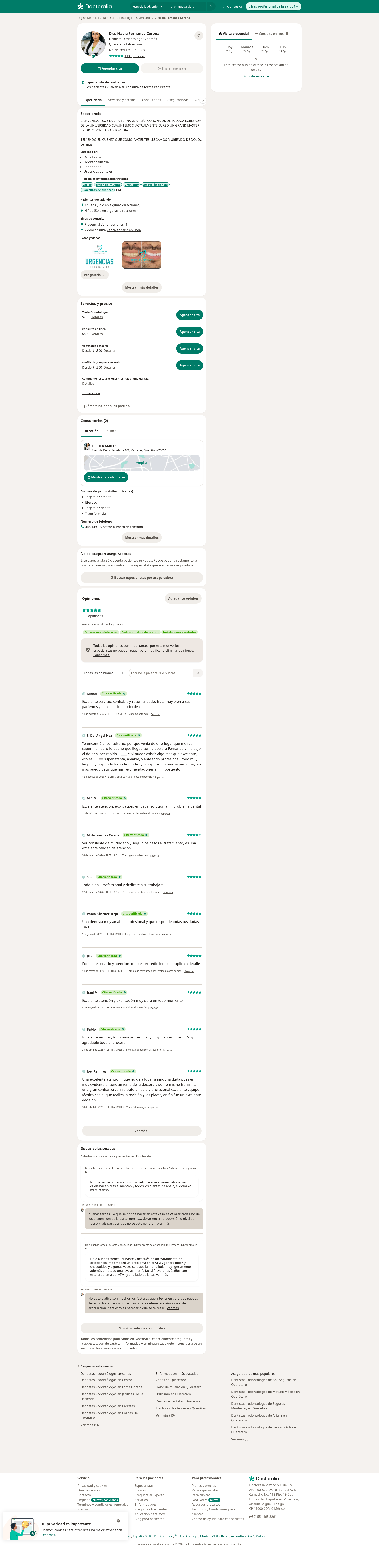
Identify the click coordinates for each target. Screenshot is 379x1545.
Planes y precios (204, 1485)
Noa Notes (205, 1500)
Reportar (155, 714)
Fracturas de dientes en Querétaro (181, 1408)
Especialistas (144, 1485)
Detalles (97, 317)
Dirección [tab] (91, 431)
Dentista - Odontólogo (117, 18)
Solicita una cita (256, 76)
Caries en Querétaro (171, 1380)
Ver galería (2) (94, 275)
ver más (86, 144)
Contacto (84, 1495)
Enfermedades (146, 1504)
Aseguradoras (178, 100)
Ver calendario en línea (124, 230)
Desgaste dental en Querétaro (178, 1401)
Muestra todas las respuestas (142, 1328)
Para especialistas (205, 1490)
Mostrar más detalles (143, 288)
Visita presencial (234, 34)
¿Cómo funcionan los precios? (107, 406)
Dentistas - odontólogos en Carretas (108, 1406)
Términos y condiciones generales (102, 1504)
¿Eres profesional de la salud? (272, 6)
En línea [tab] (110, 431)
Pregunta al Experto (149, 1495)
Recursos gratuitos (206, 1504)
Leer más (48, 1535)
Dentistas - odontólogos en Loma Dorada (111, 1387)
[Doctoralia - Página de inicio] (102, 6)
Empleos (97, 1500)
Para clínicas (201, 1495)
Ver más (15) (165, 1415)
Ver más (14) (90, 1425)
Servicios (141, 1500)
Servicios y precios (122, 100)
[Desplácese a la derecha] (203, 100)
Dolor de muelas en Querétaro (179, 1387)
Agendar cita (190, 315)
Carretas (136, 450)
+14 (118, 190)
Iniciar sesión (233, 6)
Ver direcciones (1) (114, 224)
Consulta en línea (270, 34)
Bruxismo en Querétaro (173, 1394)
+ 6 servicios (91, 393)
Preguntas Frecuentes (151, 1509)
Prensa (82, 1509)
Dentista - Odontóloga (125, 39)
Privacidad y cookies (92, 1485)
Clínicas (140, 1490)
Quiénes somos (89, 1490)
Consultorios (151, 100)
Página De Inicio (88, 18)
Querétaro (151, 450)
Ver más (154, 1132)
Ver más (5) (239, 1439)
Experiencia (93, 100)
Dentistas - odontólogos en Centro (106, 1380)
